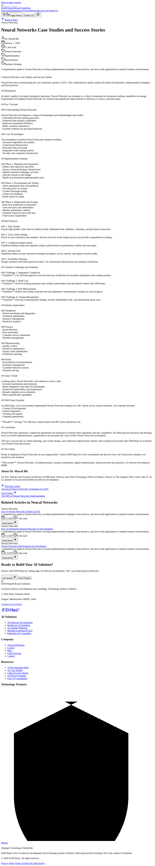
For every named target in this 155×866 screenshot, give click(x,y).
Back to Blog (11, 20)
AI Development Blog (18, 667)
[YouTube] (10, 611)
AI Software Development (20, 622)
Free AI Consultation (17, 678)
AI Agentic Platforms (17, 628)
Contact (11, 656)
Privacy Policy (8, 863)
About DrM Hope (16, 645)
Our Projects (24, 10)
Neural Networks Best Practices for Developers (23, 546)
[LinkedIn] (14, 611)
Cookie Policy (38, 863)
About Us (53, 10)
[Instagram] (6, 611)
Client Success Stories (17, 673)
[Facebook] (3, 611)
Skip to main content (11, 2)
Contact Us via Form (11, 604)
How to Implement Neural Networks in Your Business (27, 529)
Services (5, 10)
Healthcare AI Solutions (18, 625)
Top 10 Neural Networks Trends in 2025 (20, 511)
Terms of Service (23, 863)
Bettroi (4, 843)
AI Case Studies (15, 670)
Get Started (7, 578)
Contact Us (29, 15)
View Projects (25, 578)
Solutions (13, 10)
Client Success (42, 10)
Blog (32, 10)
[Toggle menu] (38, 14)
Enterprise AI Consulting (19, 633)
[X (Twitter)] (17, 611)
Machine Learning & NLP (20, 630)
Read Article (7, 523)
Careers (11, 648)
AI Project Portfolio (16, 675)
